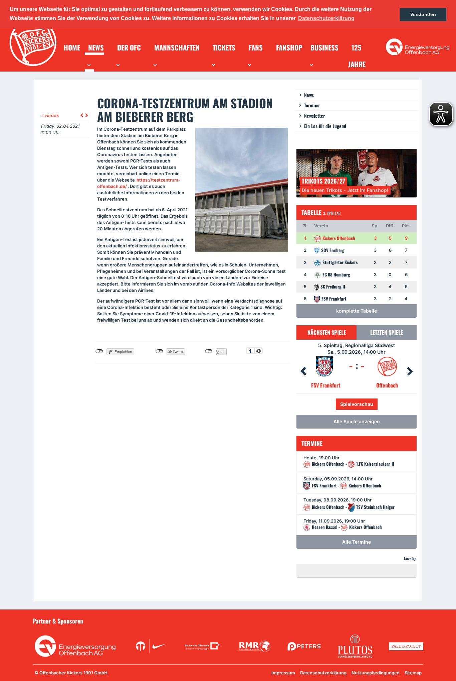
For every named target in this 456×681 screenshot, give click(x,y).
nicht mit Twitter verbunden (159, 351)
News (309, 94)
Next (410, 371)
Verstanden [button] (423, 14)
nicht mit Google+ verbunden (209, 351)
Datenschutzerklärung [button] (326, 18)
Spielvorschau (371, 404)
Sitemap (413, 672)
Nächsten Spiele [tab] (326, 332)
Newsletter (314, 115)
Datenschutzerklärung (323, 672)
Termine (311, 105)
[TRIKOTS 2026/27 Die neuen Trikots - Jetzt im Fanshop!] (356, 172)
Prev (303, 371)
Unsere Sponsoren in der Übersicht (385, 620)
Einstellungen (258, 350)
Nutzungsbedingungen (376, 672)
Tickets (334, 404)
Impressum (283, 672)
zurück (51, 115)
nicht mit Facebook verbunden (99, 351)
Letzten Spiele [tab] (386, 332)
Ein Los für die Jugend (325, 125)
